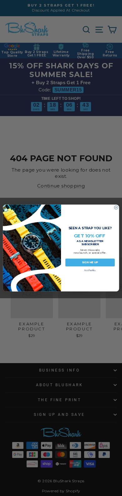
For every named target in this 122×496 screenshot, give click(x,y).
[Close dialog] (116, 207)
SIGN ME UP (90, 262)
